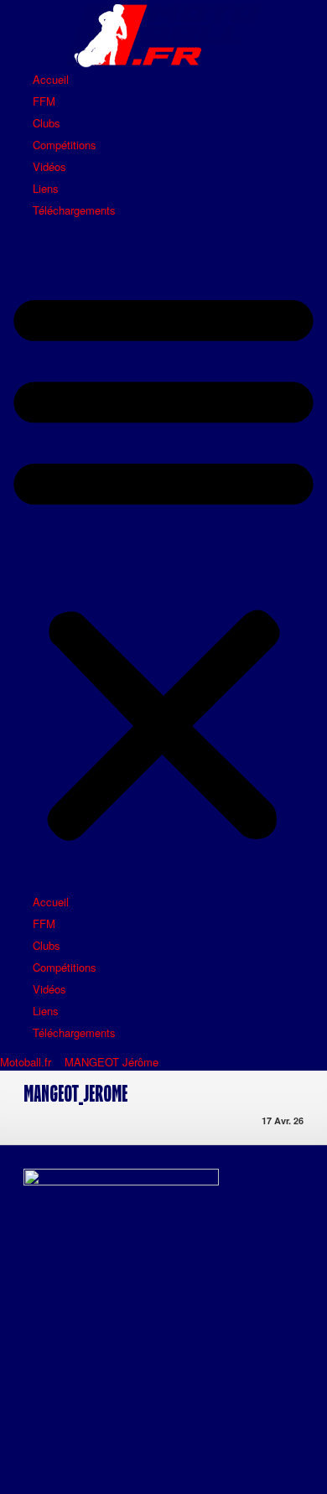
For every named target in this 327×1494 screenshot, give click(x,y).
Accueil (51, 79)
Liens (46, 188)
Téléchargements (74, 210)
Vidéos (49, 166)
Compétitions (64, 145)
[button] (163, 563)
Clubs (46, 123)
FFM (44, 101)
